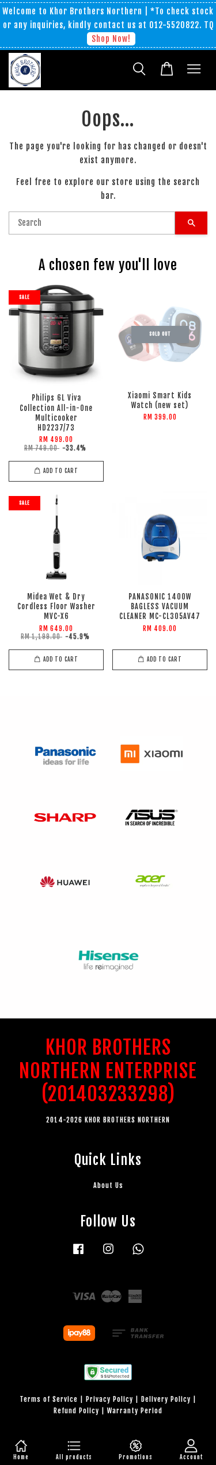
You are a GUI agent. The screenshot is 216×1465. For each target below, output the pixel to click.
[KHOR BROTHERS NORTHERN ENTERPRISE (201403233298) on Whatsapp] (138, 1254)
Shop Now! (111, 39)
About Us (108, 1185)
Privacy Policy (109, 1399)
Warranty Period (134, 1410)
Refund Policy (76, 1410)
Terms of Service (49, 1399)
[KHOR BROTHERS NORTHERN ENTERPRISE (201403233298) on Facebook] (78, 1254)
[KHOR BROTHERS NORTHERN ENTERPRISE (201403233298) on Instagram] (108, 1254)
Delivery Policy (166, 1399)
